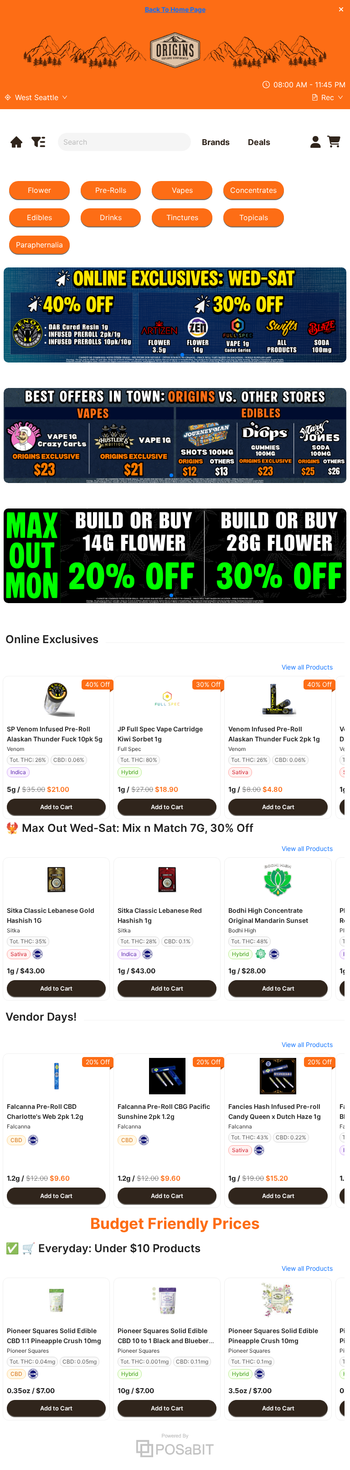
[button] (56, 698)
